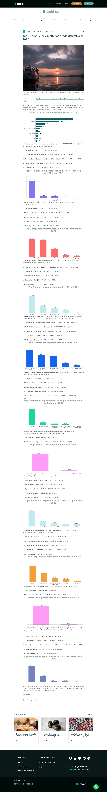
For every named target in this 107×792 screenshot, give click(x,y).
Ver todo (90, 714)
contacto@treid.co (19, 780)
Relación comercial (70, 20)
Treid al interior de (57, 20)
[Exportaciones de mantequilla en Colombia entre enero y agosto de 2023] (26, 724)
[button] (90, 20)
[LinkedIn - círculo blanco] (88, 758)
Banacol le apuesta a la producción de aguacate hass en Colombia (53, 735)
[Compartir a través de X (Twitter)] (27, 700)
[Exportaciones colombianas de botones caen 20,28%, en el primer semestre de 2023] (81, 724)
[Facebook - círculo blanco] (70, 758)
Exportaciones (32, 20)
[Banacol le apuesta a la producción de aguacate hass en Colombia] (53, 724)
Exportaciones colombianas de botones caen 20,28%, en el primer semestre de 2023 (80, 735)
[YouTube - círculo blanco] (84, 758)
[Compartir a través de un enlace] (35, 700)
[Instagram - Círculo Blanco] (75, 758)
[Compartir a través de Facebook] (23, 700)
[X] (79, 758)
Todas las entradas (19, 20)
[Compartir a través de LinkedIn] (31, 700)
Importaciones (44, 20)
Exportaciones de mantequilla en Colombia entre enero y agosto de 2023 (26, 735)
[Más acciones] (83, 31)
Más (81, 20)
